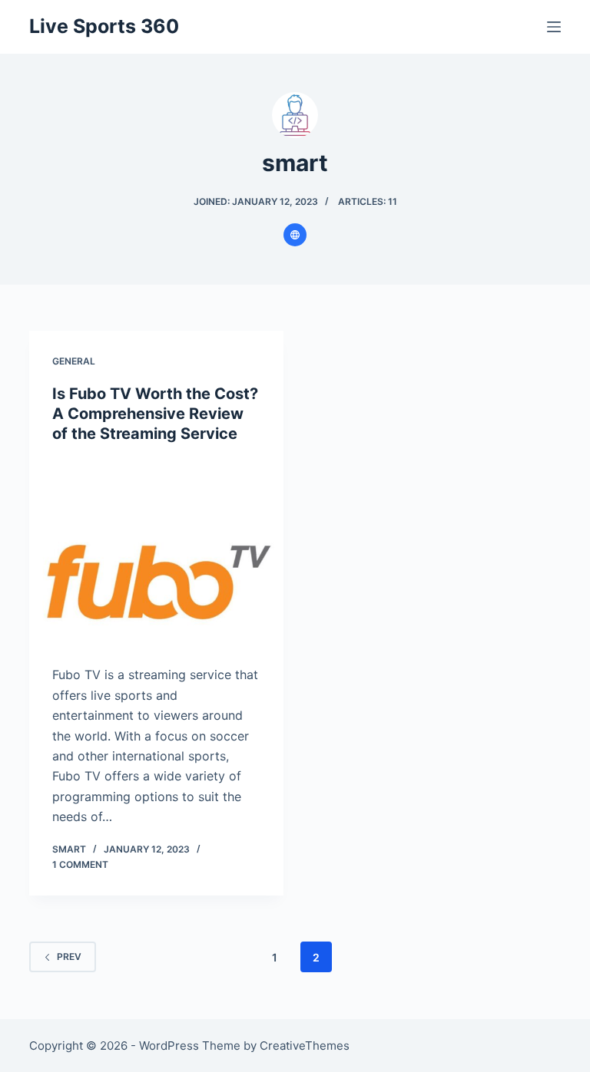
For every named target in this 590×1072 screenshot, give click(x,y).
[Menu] (554, 27)
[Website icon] (295, 234)
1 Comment (80, 864)
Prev (69, 956)
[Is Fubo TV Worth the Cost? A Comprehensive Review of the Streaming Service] (156, 554)
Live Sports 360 (104, 26)
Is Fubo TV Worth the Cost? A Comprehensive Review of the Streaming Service (155, 413)
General (73, 361)
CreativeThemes (305, 1045)
